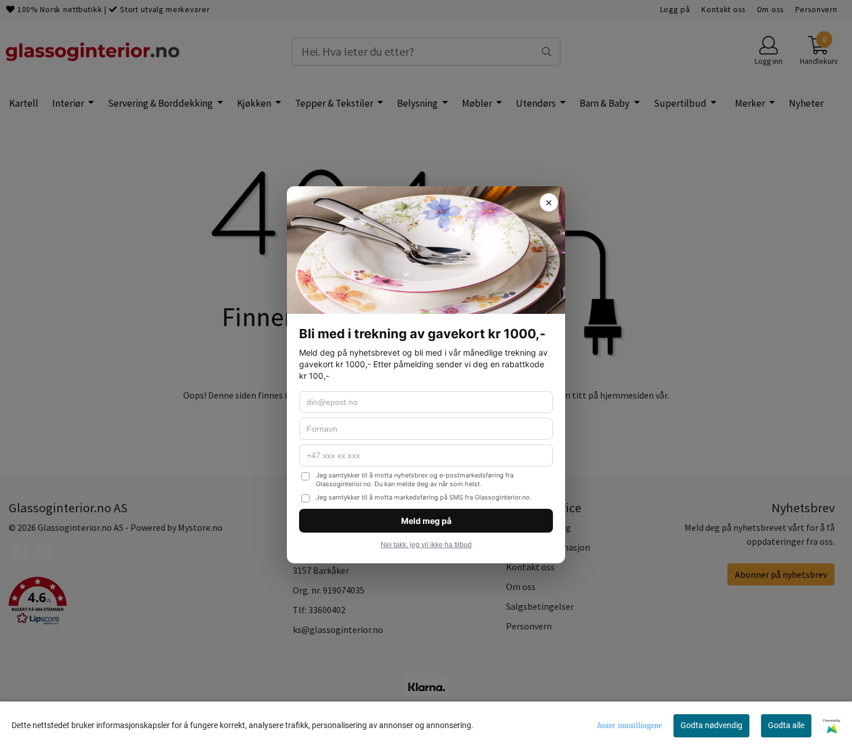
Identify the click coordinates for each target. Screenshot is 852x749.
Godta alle (786, 725)
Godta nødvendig (711, 725)
